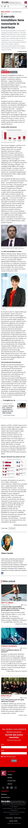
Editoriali (10, 784)
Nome (2, 744)
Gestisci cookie (13, 821)
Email (2, 750)
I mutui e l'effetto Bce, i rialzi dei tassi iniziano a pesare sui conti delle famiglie (8, 409)
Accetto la (8, 756)
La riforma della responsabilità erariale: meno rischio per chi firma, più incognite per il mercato (13, 608)
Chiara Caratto (7, 553)
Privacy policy (11, 756)
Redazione (4, 794)
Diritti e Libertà (7, 603)
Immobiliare (12, 528)
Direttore (10, 777)
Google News (6, 72)
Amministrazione (5, 797)
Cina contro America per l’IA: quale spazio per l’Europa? (12, 700)
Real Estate (5, 12)
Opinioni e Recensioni (9, 646)
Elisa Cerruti (17, 823)
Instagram (14, 72)
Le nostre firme (12, 780)
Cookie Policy (17, 818)
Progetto (10, 774)
